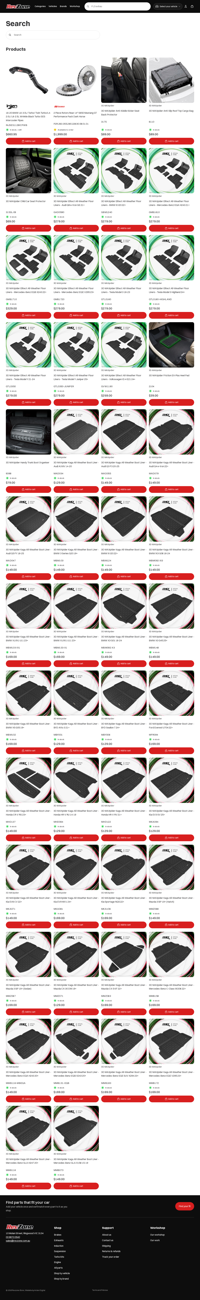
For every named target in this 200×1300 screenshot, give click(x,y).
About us (106, 1234)
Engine (57, 1262)
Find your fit (185, 1206)
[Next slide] (46, 80)
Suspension (60, 1251)
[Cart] (192, 6)
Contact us (107, 1240)
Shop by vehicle (62, 1273)
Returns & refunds (111, 1251)
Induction (58, 1245)
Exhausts (59, 1240)
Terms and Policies (100, 1290)
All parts (58, 1267)
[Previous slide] (10, 80)
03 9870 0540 (13, 1236)
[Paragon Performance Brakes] (60, 106)
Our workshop (157, 1234)
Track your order (110, 1256)
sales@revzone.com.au (18, 1240)
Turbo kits (59, 1256)
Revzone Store (18, 1290)
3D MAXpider (107, 105)
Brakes (57, 1234)
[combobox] (113, 6)
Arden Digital (39, 1290)
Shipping (106, 1245)
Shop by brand (61, 1278)
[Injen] (12, 106)
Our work (155, 1240)
